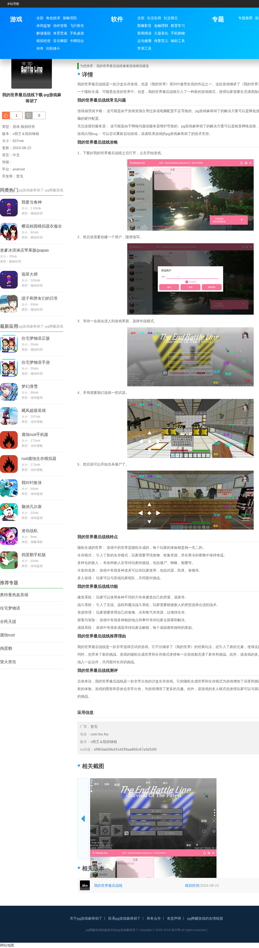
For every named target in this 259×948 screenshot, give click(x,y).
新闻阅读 (144, 33)
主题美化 (161, 33)
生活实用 (154, 18)
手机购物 (178, 33)
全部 (40, 18)
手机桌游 (77, 33)
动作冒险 (60, 25)
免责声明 (174, 918)
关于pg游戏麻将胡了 (86, 918)
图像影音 (144, 25)
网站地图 (7, 945)
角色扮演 (53, 18)
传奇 (40, 48)
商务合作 (154, 918)
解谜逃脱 (43, 33)
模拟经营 (43, 41)
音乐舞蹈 (60, 41)
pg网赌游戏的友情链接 (205, 918)
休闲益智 (43, 25)
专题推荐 (245, 18)
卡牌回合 (77, 41)
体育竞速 (60, 33)
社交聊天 (171, 18)
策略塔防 (70, 18)
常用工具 (144, 48)
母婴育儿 (161, 41)
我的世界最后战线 (108, 885)
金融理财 (161, 25)
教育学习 (178, 25)
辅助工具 (178, 41)
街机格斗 (53, 48)
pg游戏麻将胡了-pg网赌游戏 (40, 190)
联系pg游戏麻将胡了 (124, 918)
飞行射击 (77, 25)
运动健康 (144, 41)
